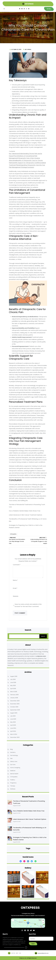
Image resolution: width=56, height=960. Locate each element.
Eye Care (12, 764)
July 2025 (13, 716)
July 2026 (13, 679)
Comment (17, 565)
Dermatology (14, 755)
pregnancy (25, 140)
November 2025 (14, 704)
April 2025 (13, 725)
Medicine (12, 770)
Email (15, 588)
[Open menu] (4, 8)
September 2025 (15, 710)
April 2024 (13, 731)
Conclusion (30, 167)
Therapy (12, 786)
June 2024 (13, 728)
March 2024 (13, 734)
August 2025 (13, 713)
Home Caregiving (15, 767)
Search (43, 636)
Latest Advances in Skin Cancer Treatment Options (25, 515)
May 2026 (13, 685)
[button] (28, 923)
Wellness (12, 789)
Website (15, 596)
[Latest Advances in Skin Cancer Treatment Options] (10, 820)
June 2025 (13, 719)
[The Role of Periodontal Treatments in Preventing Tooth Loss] (10, 802)
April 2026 (13, 688)
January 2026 (14, 698)
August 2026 (13, 676)
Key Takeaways (14, 153)
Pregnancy (13, 783)
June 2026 (13, 682)
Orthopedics (13, 534)
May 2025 (13, 722)
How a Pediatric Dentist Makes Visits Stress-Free (24, 511)
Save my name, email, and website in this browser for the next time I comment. (28, 605)
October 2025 (14, 707)
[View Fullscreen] (13, 920)
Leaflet (43, 927)
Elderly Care (13, 761)
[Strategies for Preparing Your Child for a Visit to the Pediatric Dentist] (10, 838)
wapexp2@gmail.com (43, 953)
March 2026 (13, 691)
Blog (11, 749)
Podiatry (12, 780)
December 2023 (14, 737)
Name (15, 580)
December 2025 (15, 701)
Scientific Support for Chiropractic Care (25, 163)
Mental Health (14, 774)
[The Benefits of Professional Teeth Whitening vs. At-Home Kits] (10, 829)
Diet (11, 758)
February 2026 (14, 694)
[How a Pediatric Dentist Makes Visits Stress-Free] (10, 812)
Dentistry (13, 752)
